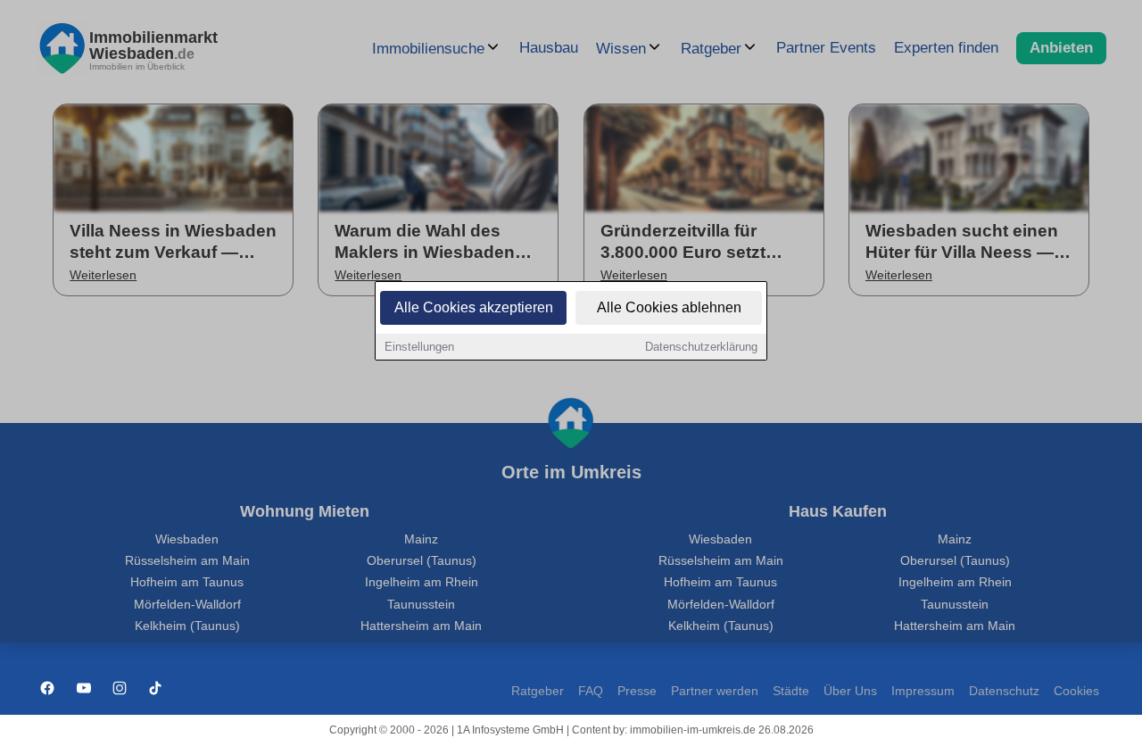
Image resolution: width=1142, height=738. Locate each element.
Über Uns (850, 691)
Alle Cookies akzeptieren (473, 307)
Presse (637, 691)
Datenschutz (1004, 691)
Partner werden (714, 691)
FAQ (590, 691)
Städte (791, 691)
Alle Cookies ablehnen (669, 307)
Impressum (923, 691)
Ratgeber (537, 691)
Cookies (1076, 691)
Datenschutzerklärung (701, 346)
